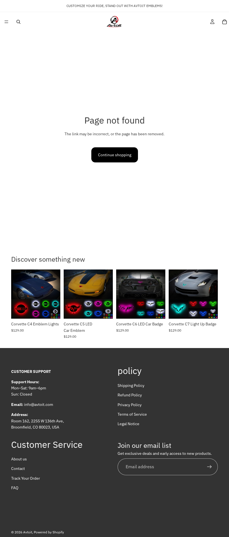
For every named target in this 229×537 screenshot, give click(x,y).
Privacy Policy (130, 404)
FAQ (14, 487)
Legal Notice (128, 423)
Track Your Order (25, 478)
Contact (18, 468)
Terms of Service (132, 414)
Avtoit (27, 532)
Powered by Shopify (49, 532)
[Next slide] (54, 294)
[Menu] (6, 21)
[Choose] (52, 310)
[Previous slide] (17, 294)
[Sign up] (209, 467)
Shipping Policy (131, 385)
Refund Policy (130, 395)
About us (19, 459)
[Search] (18, 22)
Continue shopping (114, 154)
